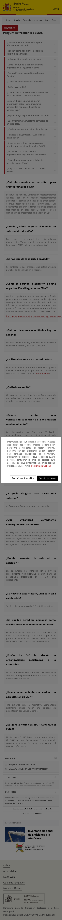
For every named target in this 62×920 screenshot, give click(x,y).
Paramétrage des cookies (23, 478)
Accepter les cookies (47, 478)
